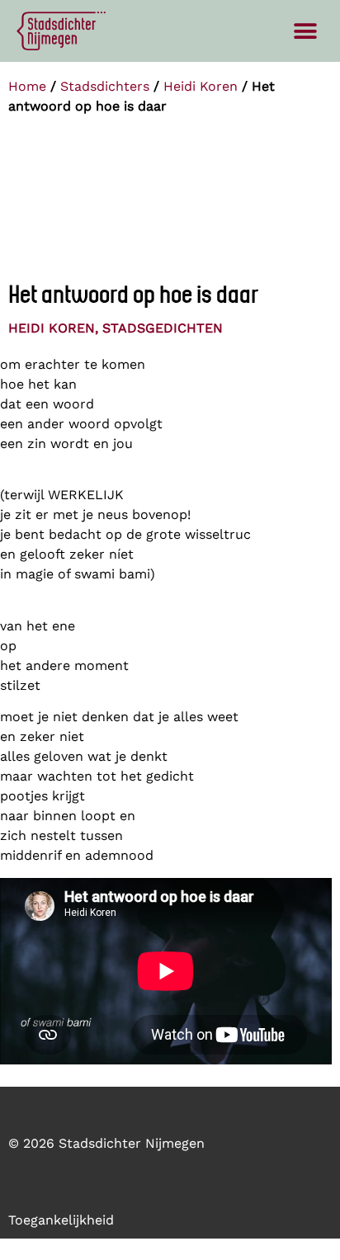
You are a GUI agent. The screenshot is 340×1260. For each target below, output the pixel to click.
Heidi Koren (200, 86)
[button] (304, 31)
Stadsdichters (104, 86)
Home (27, 86)
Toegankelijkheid (61, 1220)
